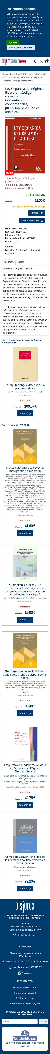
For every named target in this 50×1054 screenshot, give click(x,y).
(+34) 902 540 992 (39, 961)
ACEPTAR (13, 43)
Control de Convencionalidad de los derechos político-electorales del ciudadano (25, 860)
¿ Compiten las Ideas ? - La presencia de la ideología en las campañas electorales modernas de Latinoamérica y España (25, 589)
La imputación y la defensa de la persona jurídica (25, 386)
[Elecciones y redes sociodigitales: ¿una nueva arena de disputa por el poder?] (25, 650)
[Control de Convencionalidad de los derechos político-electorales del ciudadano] (25, 836)
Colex (18, 235)
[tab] (9, 262)
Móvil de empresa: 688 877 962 (26, 967)
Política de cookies (25, 998)
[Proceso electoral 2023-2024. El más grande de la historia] (25, 446)
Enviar (43, 1021)
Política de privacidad (25, 992)
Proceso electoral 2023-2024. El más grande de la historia (25, 469)
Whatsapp (26, 972)
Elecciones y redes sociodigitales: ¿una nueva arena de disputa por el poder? (25, 674)
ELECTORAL (23, 425)
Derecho (14, 74)
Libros (5, 74)
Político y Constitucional (33, 74)
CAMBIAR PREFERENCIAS (20, 48)
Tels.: (8, 961)
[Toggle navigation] (5, 68)
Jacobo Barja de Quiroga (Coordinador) (22, 341)
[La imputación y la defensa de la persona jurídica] (25, 364)
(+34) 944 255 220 (20, 961)
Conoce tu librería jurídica (25, 987)
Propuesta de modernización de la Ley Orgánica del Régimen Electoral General (25, 768)
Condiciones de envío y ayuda (25, 1003)
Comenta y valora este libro (19, 188)
